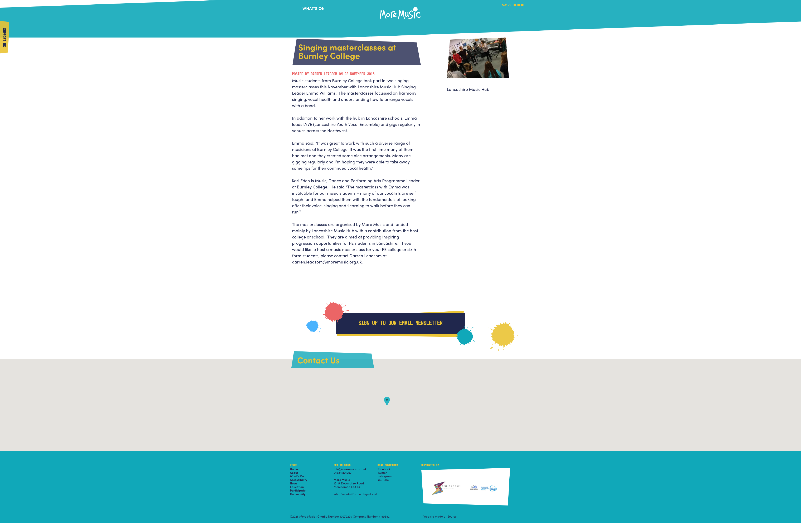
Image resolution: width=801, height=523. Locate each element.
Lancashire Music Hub (468, 89)
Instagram (385, 476)
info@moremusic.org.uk (350, 469)
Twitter (382, 472)
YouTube (383, 480)
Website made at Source (440, 516)
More (506, 5)
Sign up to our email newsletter (401, 323)
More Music (400, 7)
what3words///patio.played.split (355, 494)
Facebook (384, 469)
